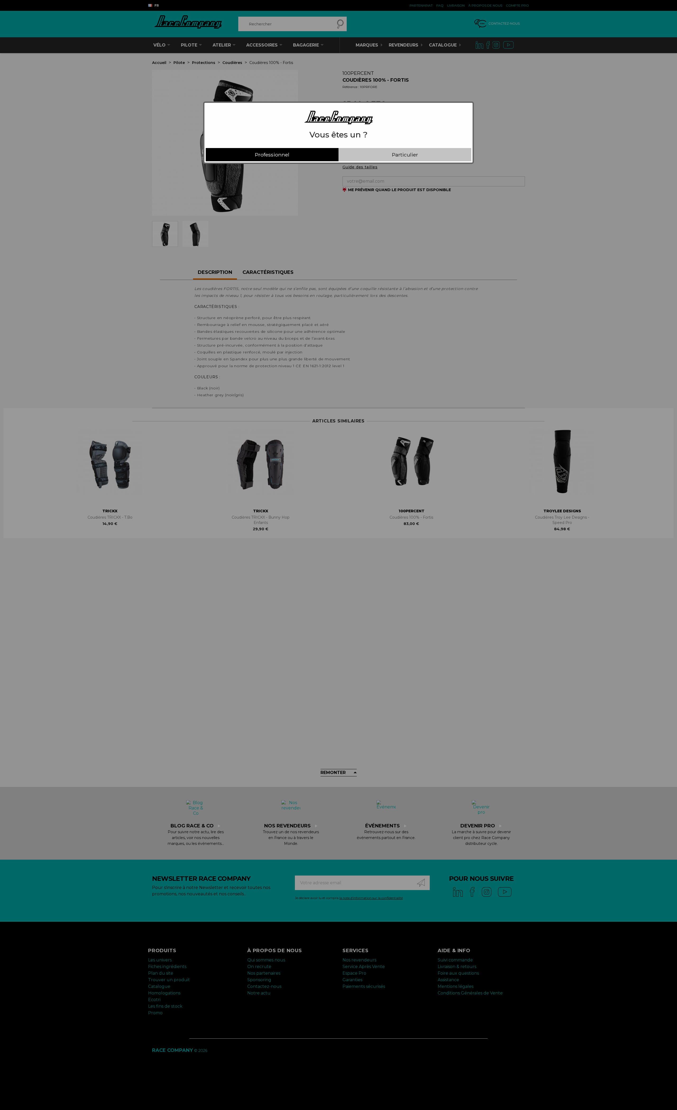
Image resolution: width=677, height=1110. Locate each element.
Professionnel (272, 154)
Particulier (405, 154)
